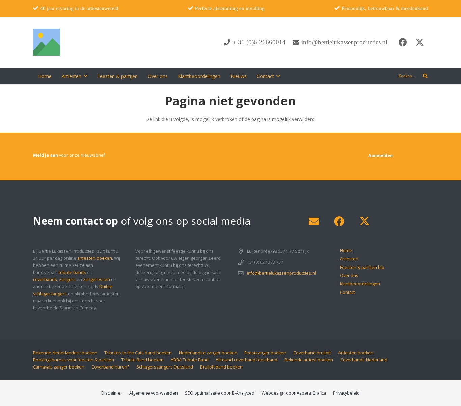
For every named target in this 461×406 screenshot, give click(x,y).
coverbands (45, 279)
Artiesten (349, 259)
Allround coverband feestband (246, 360)
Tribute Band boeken (142, 360)
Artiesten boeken (355, 353)
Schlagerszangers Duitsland (164, 367)
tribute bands (72, 272)
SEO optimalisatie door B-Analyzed (219, 393)
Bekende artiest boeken (308, 360)
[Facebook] (402, 42)
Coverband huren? (110, 367)
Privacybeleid (346, 393)
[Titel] (46, 42)
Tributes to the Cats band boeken (138, 353)
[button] (85, 76)
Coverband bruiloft (312, 353)
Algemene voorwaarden (153, 393)
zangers (67, 279)
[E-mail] (313, 221)
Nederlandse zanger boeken (208, 353)
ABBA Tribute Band (190, 360)
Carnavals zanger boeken (58, 367)
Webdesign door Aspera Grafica (294, 393)
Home (346, 250)
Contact (347, 292)
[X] (419, 42)
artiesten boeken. (95, 258)
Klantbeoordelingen (360, 284)
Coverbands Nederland (363, 360)
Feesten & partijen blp (362, 267)
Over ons (349, 275)
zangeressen (96, 279)
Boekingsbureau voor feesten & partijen (73, 360)
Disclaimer (111, 393)
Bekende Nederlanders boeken (65, 353)
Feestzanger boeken (265, 353)
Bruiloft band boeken (221, 367)
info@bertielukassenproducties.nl (281, 273)
